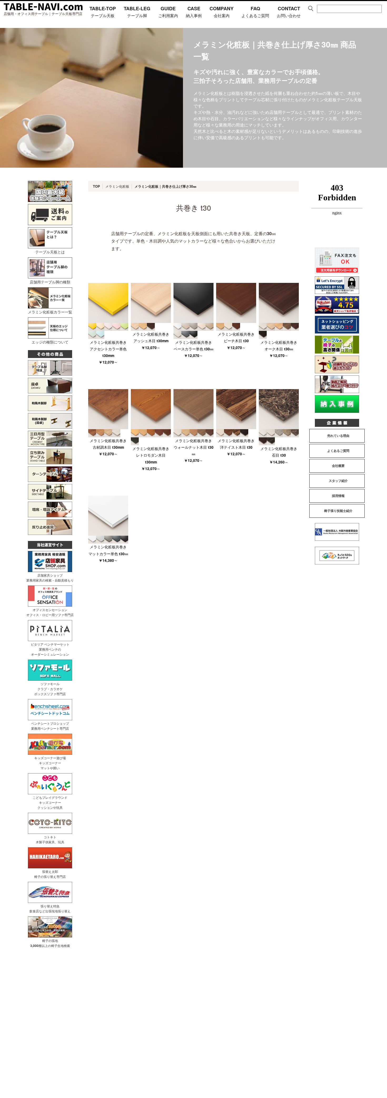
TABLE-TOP (103, 11)
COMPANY (222, 11)
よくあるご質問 (338, 450)
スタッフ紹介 (338, 480)
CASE (194, 11)
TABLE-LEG (137, 11)
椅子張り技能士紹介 (338, 510)
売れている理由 (338, 435)
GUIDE (168, 11)
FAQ (255, 11)
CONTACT (289, 11)
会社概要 (338, 465)
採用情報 (338, 495)
